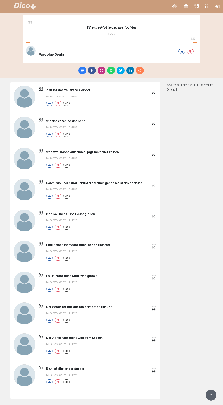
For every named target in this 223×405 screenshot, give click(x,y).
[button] (175, 6)
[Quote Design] (82, 70)
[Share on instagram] (101, 70)
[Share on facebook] (92, 70)
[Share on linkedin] (130, 70)
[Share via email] (140, 70)
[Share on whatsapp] (111, 70)
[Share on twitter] (121, 70)
